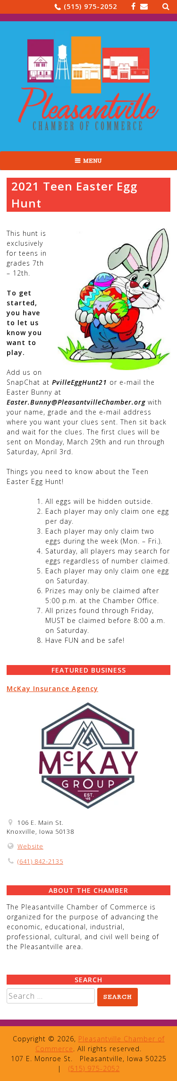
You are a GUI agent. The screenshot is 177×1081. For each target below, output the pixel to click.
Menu (92, 160)
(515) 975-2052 (90, 6)
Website (30, 846)
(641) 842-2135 (40, 861)
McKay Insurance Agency (52, 688)
